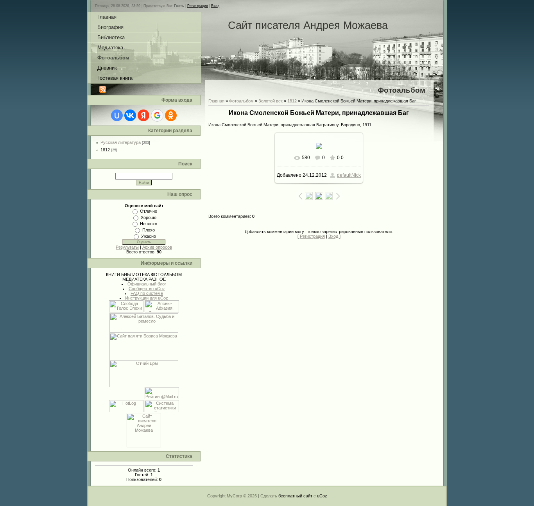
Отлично (148, 211)
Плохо (148, 230)
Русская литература (120, 142)
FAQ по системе (147, 293)
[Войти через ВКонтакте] (130, 115)
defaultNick (349, 175)
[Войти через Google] (157, 115)
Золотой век (270, 101)
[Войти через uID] (117, 115)
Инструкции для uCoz (146, 298)
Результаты (127, 247)
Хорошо (148, 217)
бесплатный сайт (295, 495)
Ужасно (148, 236)
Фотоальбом (241, 101)
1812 (105, 149)
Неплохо (148, 223)
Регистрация (197, 6)
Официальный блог (146, 284)
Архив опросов (157, 247)
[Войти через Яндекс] (143, 115)
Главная (216, 101)
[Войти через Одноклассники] (171, 115)
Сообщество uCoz (147, 288)
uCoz (322, 495)
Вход (215, 6)
